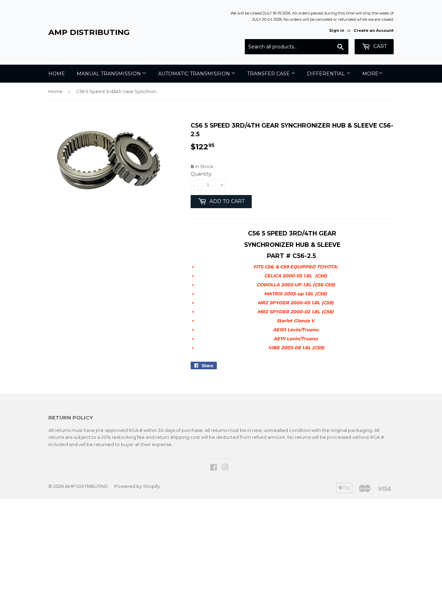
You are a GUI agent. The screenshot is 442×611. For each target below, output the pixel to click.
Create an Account (374, 30)
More (370, 74)
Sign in (336, 30)
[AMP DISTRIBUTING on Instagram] (225, 468)
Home (56, 74)
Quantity (201, 174)
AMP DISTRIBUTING (89, 32)
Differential (326, 74)
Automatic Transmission (194, 74)
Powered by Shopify (137, 486)
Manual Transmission (109, 74)
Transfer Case (269, 74)
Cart (379, 46)
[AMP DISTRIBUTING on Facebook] (213, 468)
